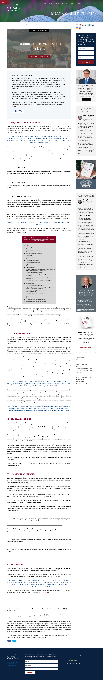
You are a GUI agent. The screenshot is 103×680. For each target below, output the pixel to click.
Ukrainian (77, 28)
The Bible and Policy (81, 383)
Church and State (80, 364)
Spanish (83, 25)
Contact (73, 658)
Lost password (72, 660)
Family (77, 366)
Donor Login (82, 658)
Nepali (80, 28)
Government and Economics (83, 368)
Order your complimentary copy (85, 347)
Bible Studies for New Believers (83, 359)
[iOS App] (76, 663)
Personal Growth (80, 381)
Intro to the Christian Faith (82, 377)
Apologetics (79, 357)
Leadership (78, 379)
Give (68, 658)
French (86, 25)
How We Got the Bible (81, 375)
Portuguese (89, 25)
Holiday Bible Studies (81, 372)
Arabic (80, 25)
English (77, 25)
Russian (93, 25)
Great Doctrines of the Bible (82, 370)
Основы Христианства (39, 30)
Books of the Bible (80, 362)
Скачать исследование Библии (39, 56)
